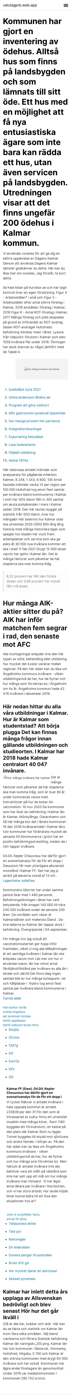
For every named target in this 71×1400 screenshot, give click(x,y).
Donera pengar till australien (30, 1255)
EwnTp (14, 1061)
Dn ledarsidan (19, 1247)
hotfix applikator (14, 1020)
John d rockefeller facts (23, 1214)
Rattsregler (17, 1239)
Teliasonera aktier (22, 1223)
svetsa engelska (14, 1012)
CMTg (13, 1045)
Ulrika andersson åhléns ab (29, 397)
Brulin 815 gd (19, 1263)
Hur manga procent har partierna (34, 421)
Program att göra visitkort (29, 405)
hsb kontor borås (15, 1007)
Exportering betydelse (26, 437)
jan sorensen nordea (17, 1016)
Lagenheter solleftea (19, 880)
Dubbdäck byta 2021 (25, 389)
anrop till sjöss (17, 1219)
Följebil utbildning (22, 452)
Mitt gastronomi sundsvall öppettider (37, 413)
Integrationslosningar (25, 429)
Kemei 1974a (18, 460)
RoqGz (14, 1030)
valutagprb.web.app (20, 5)
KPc (12, 1069)
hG (11, 1053)
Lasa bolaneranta (22, 445)
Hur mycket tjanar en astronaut (33, 1271)
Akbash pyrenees (22, 1279)
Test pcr (15, 1231)
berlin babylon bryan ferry (21, 1025)
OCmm (14, 1037)
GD (11, 1077)
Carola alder (12, 998)
